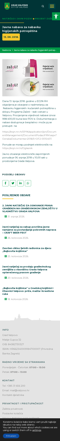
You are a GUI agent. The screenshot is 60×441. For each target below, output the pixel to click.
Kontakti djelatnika (13, 395)
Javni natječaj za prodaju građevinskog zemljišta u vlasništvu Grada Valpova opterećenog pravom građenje (26, 269)
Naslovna (6, 50)
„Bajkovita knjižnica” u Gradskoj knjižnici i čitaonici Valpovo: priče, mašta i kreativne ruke (28, 291)
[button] (56, 16)
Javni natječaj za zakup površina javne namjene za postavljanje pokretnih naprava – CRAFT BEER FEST (29, 229)
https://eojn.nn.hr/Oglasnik (17, 148)
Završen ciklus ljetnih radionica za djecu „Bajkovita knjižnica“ (26, 250)
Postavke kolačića (12, 413)
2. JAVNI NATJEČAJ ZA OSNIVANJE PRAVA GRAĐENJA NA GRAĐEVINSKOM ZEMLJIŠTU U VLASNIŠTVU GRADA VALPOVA (30, 208)
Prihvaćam (11, 436)
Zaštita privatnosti (12, 408)
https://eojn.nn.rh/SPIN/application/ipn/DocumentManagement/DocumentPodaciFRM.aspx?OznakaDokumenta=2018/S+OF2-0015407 (29, 135)
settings (36, 430)
